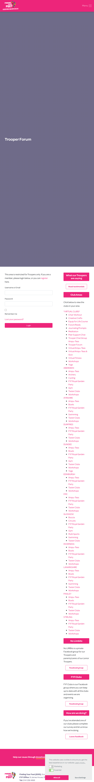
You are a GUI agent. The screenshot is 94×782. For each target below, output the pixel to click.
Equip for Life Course (78, 321)
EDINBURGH (69, 474)
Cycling (71, 377)
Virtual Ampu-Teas (76, 347)
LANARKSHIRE (70, 567)
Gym (70, 387)
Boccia (71, 517)
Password (9, 298)
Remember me (11, 313)
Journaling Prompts (77, 328)
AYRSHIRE (68, 397)
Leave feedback (76, 736)
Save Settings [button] (80, 777)
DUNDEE (68, 444)
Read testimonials (76, 286)
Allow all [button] (56, 777)
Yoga (70, 364)
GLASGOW (69, 514)
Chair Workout (75, 314)
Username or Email (12, 287)
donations (41, 757)
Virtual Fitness (75, 357)
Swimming (73, 414)
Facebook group (76, 667)
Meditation (73, 331)
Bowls (71, 404)
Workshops (73, 361)
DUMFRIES (68, 424)
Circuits (72, 520)
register (44, 278)
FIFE (65, 494)
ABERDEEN (69, 367)
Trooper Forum (75, 344)
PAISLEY (67, 593)
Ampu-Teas (73, 371)
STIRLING (68, 617)
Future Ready (74, 324)
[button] (51, 766)
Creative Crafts (75, 318)
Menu (85, 5)
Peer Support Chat (76, 334)
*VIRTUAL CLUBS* (72, 311)
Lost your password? (14, 319)
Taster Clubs (74, 391)
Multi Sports (73, 533)
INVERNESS (69, 543)
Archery (72, 374)
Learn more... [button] (80, 762)
